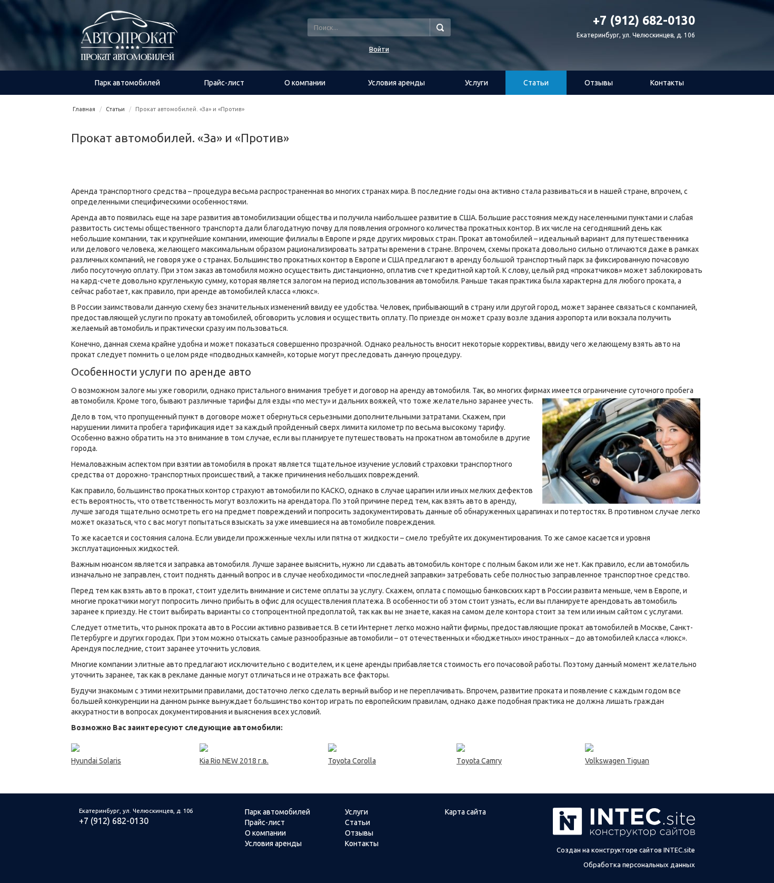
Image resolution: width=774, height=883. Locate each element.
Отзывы (598, 83)
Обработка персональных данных (639, 864)
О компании (304, 83)
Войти (379, 49)
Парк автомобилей (127, 83)
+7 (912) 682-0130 (113, 821)
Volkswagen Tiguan (617, 761)
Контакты (667, 83)
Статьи (536, 83)
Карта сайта (465, 812)
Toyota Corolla (352, 761)
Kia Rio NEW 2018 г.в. (234, 761)
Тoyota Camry (479, 761)
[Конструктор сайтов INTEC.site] (624, 834)
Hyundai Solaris (96, 761)
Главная (84, 109)
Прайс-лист (224, 83)
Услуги (476, 83)
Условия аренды (396, 83)
